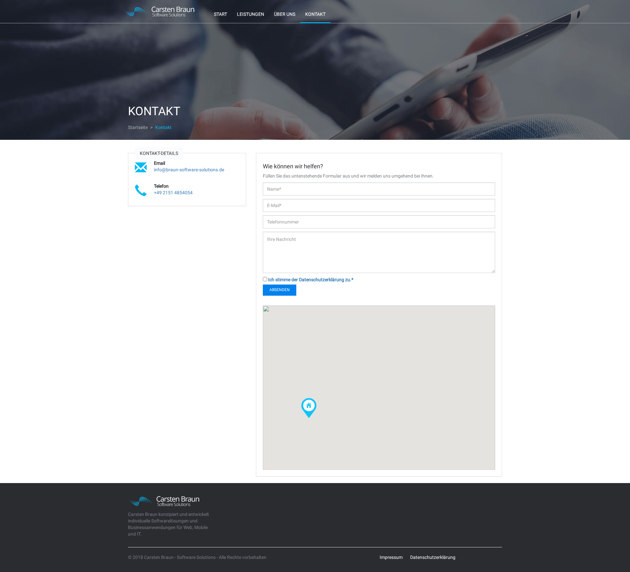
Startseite (138, 127)
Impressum (391, 557)
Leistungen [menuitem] (250, 14)
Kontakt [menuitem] (315, 14)
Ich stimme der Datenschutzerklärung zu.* (310, 279)
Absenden (279, 289)
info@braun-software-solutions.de (189, 169)
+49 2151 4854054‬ (173, 192)
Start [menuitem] (220, 14)
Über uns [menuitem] (284, 14)
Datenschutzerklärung (432, 557)
